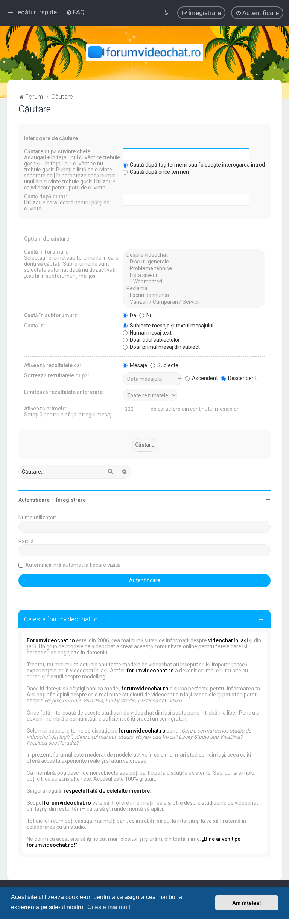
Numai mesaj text (150, 333)
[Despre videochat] (194, 255)
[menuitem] (75, 12)
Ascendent (204, 378)
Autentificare (34, 500)
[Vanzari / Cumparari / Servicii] (194, 302)
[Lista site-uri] (194, 275)
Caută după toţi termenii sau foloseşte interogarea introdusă (201, 165)
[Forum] (145, 52)
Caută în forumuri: (46, 252)
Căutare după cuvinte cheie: (58, 151)
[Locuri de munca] (194, 295)
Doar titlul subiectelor (154, 340)
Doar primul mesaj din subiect (164, 347)
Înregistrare (71, 500)
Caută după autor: (45, 197)
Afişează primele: (45, 409)
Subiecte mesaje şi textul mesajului (171, 325)
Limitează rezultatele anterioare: (64, 392)
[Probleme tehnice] (194, 268)
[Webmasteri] (194, 282)
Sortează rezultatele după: (56, 375)
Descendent (242, 378)
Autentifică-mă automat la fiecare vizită (72, 565)
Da (132, 315)
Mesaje (138, 365)
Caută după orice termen (159, 172)
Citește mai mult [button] (108, 907)
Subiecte (167, 365)
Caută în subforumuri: (51, 315)
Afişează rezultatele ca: (52, 365)
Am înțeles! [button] (246, 903)
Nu (149, 315)
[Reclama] (194, 288)
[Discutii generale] (194, 262)
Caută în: (34, 325)
